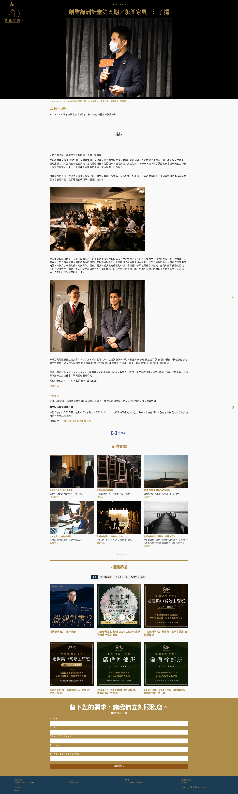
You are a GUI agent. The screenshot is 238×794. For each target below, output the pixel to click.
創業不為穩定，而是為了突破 (110, 536)
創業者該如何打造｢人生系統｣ (157, 490)
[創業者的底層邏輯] (119, 471)
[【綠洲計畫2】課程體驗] (72, 605)
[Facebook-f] (233, 352)
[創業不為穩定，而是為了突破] (119, 517)
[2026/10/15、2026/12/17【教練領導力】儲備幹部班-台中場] (166, 663)
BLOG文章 (64, 101)
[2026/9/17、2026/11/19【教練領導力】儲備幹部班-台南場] (119, 663)
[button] (119, 433)
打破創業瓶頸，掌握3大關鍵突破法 (159, 536)
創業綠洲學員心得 (78, 101)
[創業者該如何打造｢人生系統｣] (166, 471)
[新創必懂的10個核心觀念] (72, 517)
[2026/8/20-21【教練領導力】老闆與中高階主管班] (72, 663)
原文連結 (54, 386)
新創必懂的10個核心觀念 (61, 536)
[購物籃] (233, 296)
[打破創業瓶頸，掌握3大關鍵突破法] (166, 517)
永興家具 (54, 396)
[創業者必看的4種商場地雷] (72, 471)
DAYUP (184, 782)
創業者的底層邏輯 (105, 490)
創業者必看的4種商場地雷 (61, 490)
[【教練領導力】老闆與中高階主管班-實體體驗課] (166, 605)
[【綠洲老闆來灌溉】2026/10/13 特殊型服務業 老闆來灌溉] (119, 605)
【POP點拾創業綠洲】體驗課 (76, 421)
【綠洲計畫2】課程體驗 (63, 631)
